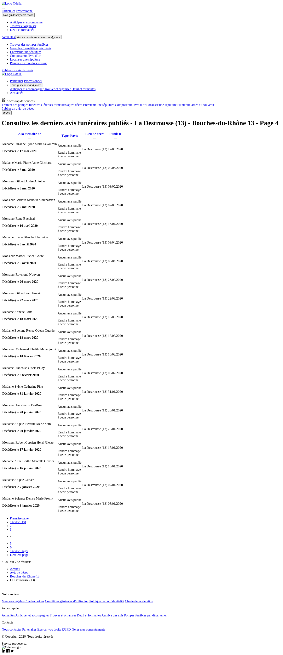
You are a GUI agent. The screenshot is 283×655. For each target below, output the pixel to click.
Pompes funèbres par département (146, 615)
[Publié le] (115, 138)
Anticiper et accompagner (27, 22)
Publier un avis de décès (17, 70)
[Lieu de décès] (94, 138)
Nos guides (18, 15)
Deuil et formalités (22, 30)
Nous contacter (11, 629)
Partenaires (29, 629)
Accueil (15, 569)
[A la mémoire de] (29, 138)
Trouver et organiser (23, 26)
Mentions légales (13, 601)
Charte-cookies (34, 601)
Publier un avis (18, 108)
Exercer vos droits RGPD (54, 629)
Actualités (9, 37)
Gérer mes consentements (88, 629)
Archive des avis (112, 615)
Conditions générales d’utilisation (66, 601)
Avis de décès (19, 572)
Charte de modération (139, 601)
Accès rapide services (38, 37)
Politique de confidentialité (106, 601)
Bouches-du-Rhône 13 (25, 576)
